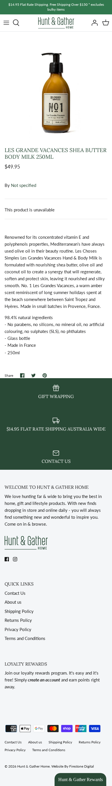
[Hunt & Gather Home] (56, 23)
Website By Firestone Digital (72, 766)
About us (13, 602)
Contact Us (15, 593)
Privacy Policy (18, 629)
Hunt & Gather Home (33, 766)
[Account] (93, 22)
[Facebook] (7, 559)
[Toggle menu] (6, 22)
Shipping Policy (19, 611)
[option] (56, 88)
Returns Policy (18, 620)
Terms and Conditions (25, 638)
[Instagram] (15, 559)
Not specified (23, 185)
